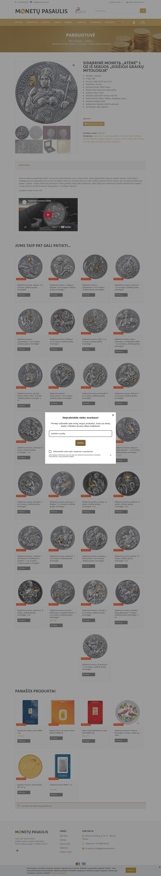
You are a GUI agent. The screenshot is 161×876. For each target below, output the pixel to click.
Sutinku (80, 443)
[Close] (113, 415)
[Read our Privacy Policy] (110, 455)
